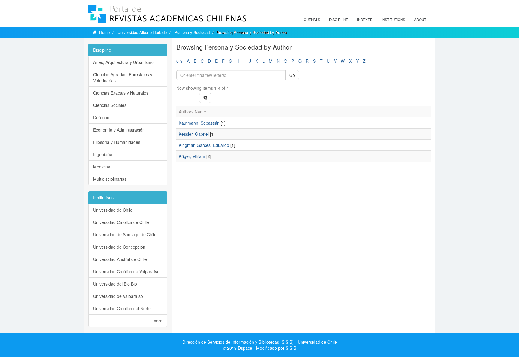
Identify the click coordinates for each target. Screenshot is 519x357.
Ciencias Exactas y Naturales (120, 93)
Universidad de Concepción (119, 247)
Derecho (101, 117)
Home (104, 32)
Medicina (101, 167)
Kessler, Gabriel (194, 134)
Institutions (393, 19)
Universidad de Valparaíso (118, 296)
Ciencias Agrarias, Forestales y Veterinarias (122, 77)
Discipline (338, 19)
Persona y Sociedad (192, 32)
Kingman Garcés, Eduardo (204, 145)
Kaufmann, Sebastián (199, 123)
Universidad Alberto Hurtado (142, 32)
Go (292, 75)
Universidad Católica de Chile (121, 222)
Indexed (364, 19)
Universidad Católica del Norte (122, 308)
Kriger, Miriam (192, 156)
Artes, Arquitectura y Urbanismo (123, 62)
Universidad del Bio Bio (115, 284)
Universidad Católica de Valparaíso (126, 271)
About (420, 19)
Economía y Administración (119, 130)
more (157, 321)
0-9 (179, 61)
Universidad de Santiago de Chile (124, 234)
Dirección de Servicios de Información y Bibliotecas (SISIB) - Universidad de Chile (259, 342)
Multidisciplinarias (109, 179)
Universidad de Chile (112, 210)
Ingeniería (102, 154)
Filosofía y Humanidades (116, 142)
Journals (311, 19)
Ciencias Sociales (109, 105)
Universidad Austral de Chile (120, 259)
